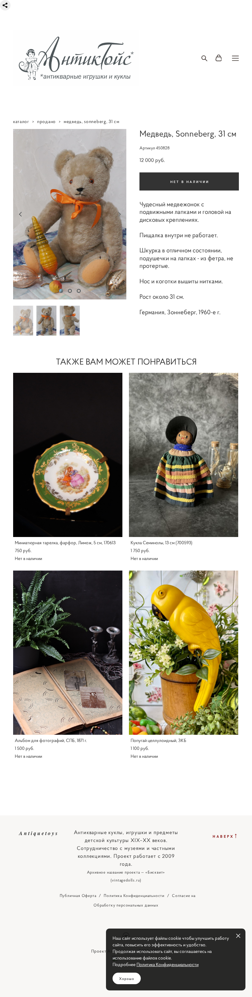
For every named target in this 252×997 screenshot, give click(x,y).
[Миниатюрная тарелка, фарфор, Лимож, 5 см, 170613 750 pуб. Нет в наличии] (67, 455)
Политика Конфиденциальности (134, 895)
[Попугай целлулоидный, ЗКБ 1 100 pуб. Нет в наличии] (183, 653)
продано (46, 121)
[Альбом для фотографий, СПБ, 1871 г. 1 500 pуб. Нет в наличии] (67, 653)
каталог (21, 121)
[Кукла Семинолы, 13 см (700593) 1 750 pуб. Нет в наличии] (183, 455)
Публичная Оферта (78, 895)
